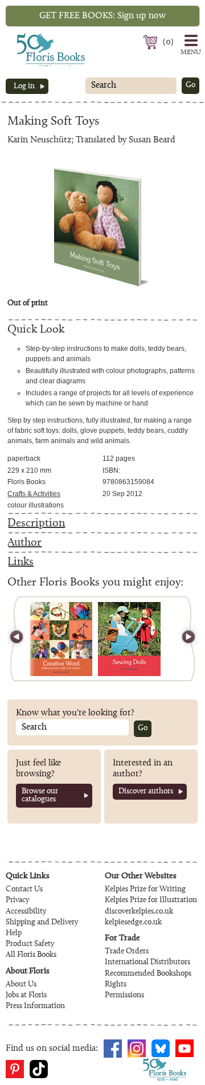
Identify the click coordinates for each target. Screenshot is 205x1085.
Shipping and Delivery (42, 923)
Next (183, 638)
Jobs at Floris (26, 996)
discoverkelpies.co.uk (139, 912)
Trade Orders (127, 952)
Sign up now (102, 16)
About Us (21, 985)
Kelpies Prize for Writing (145, 890)
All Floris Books (31, 955)
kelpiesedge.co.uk (133, 923)
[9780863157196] (129, 639)
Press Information (35, 1006)
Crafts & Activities (33, 494)
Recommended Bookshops (148, 974)
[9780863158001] (61, 639)
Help (14, 933)
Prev (21, 638)
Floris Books (30, 36)
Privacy (17, 900)
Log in (24, 87)
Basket (152, 42)
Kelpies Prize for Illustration (151, 900)
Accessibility (26, 912)
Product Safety (30, 944)
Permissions (124, 996)
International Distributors (147, 963)
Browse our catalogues (40, 796)
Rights (115, 985)
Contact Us (24, 890)
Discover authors (145, 792)
